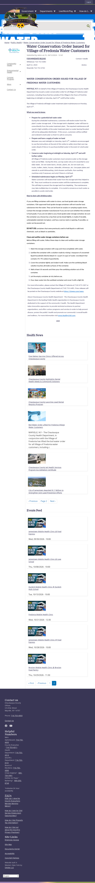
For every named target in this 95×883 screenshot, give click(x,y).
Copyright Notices (12, 858)
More (8, 85)
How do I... (83, 12)
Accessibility (10, 853)
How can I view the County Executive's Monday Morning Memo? (12, 802)
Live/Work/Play (65, 12)
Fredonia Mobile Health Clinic (41, 614)
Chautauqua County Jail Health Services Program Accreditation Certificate (45, 468)
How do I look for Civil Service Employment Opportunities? (13, 813)
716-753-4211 (11, 747)
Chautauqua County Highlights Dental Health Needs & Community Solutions (44, 380)
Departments (45, 12)
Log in (89, 2)
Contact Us (11, 89)
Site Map (8, 844)
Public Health (16, 42)
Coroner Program (10, 78)
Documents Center (12, 849)
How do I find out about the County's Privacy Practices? (12, 829)
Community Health (11, 65)
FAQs (8, 795)
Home (6, 42)
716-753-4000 (16, 715)
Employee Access (12, 840)
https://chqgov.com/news (74, 291)
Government (27, 12)
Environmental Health (12, 72)
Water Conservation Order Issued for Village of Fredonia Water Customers (54, 42)
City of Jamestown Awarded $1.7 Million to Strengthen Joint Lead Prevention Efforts (46, 491)
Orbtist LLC (9, 867)
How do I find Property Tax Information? (14, 821)
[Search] (88, 26)
